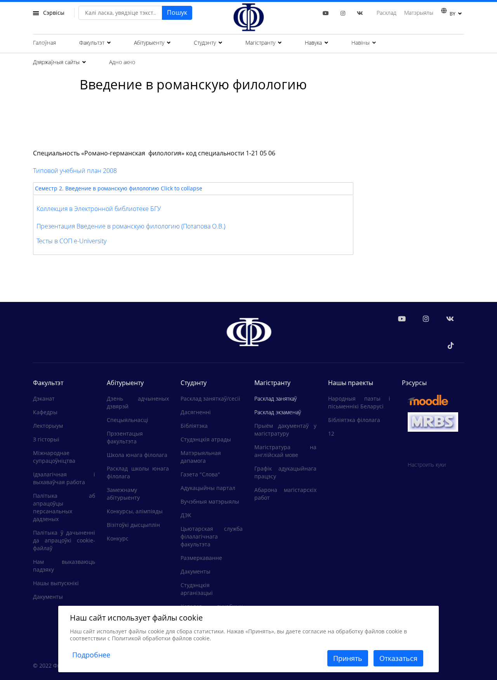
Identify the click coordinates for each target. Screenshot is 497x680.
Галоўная (44, 42)
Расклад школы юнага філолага (138, 472)
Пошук (177, 12)
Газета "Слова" (200, 474)
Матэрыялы (418, 12)
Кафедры (45, 412)
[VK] (360, 13)
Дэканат (44, 398)
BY (452, 13)
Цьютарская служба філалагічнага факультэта (212, 536)
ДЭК (186, 515)
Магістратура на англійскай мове (285, 451)
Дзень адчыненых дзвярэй (138, 402)
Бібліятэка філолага (354, 420)
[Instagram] (343, 13)
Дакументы (48, 596)
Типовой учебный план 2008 (75, 170)
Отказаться (398, 658)
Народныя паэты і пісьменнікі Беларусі (359, 402)
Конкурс (118, 538)
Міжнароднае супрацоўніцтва (54, 456)
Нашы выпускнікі (56, 583)
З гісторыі (46, 439)
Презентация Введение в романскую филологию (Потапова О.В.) (130, 226)
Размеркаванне (201, 557)
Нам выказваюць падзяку (64, 565)
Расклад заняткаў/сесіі (210, 398)
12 (331, 433)
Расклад (386, 12)
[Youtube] (326, 13)
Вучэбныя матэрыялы (210, 501)
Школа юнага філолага (137, 455)
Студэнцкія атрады (206, 439)
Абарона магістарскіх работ (285, 493)
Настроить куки (427, 464)
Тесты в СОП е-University (71, 241)
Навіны (360, 42)
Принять (347, 658)
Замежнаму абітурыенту (123, 493)
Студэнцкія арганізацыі (197, 588)
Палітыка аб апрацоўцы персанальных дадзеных (64, 507)
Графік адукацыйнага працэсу (285, 472)
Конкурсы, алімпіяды (135, 511)
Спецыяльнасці (127, 420)
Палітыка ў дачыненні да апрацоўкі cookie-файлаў (64, 540)
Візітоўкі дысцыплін (133, 524)
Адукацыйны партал (208, 488)
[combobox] (120, 13)
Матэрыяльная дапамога (201, 456)
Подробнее (91, 655)
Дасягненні (196, 412)
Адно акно (122, 62)
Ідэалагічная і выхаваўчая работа (64, 478)
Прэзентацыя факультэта (125, 437)
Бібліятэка (194, 425)
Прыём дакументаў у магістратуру (285, 429)
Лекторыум (48, 425)
